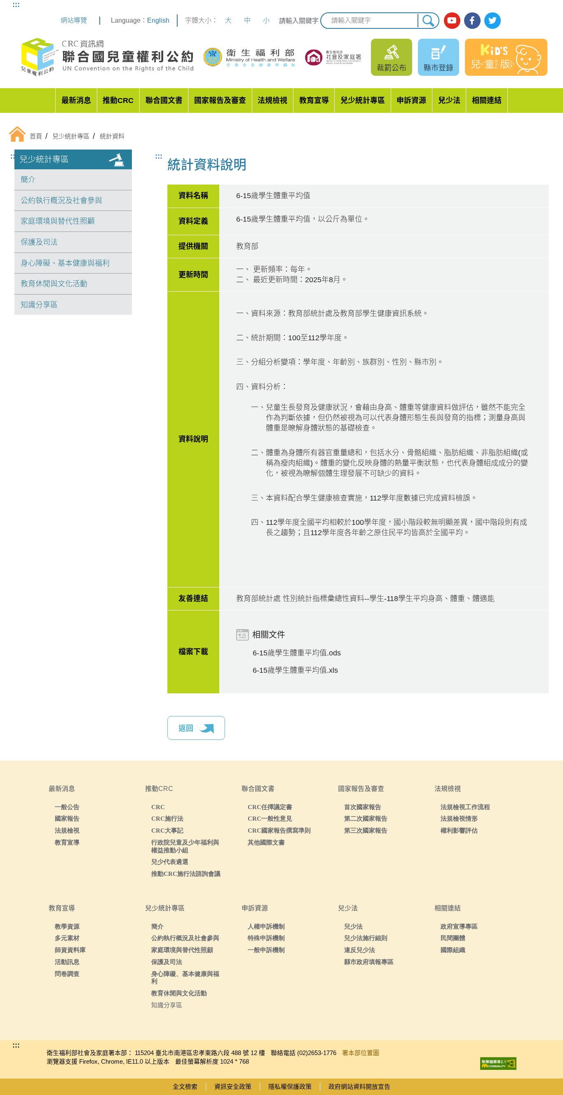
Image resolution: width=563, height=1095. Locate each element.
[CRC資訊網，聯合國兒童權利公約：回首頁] (107, 57)
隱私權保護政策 (290, 1086)
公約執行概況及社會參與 (61, 201)
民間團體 (453, 938)
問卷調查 (67, 974)
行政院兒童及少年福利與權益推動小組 (185, 846)
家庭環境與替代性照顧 (58, 221)
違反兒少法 (359, 950)
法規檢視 (272, 100)
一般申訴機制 (266, 950)
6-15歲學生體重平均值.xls (295, 670)
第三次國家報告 (365, 830)
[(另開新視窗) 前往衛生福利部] (249, 57)
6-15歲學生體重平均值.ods (297, 653)
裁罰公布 (391, 68)
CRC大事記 (167, 830)
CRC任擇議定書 (270, 807)
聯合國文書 (164, 100)
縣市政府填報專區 (369, 962)
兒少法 (449, 100)
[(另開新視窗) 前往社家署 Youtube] (452, 20)
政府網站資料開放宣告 (359, 1086)
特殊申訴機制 (266, 938)
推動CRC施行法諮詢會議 (186, 873)
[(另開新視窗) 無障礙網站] (498, 1061)
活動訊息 (67, 962)
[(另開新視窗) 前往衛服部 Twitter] (492, 20)
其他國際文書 (266, 842)
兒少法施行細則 (365, 938)
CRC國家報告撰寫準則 (279, 830)
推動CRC (118, 100)
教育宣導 (314, 100)
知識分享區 (39, 305)
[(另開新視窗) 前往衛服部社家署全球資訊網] (333, 57)
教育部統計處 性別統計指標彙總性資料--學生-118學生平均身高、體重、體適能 (365, 598)
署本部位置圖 (360, 1052)
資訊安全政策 (232, 1086)
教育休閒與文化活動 (54, 284)
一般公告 (67, 807)
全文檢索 (185, 1086)
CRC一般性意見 (270, 818)
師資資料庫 (70, 950)
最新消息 (76, 100)
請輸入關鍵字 (299, 20)
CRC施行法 (167, 818)
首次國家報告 (362, 807)
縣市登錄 (438, 68)
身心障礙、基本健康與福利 (65, 263)
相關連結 (487, 100)
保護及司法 (39, 242)
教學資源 (67, 926)
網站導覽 (74, 20)
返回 (186, 728)
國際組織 (453, 950)
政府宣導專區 (459, 926)
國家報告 (67, 818)
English (158, 20)
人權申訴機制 (266, 926)
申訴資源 (411, 100)
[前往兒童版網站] (506, 57)
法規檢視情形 (459, 818)
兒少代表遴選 (169, 862)
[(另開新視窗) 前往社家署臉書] (472, 20)
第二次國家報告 (365, 818)
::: (16, 4)
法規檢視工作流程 (465, 807)
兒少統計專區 (362, 100)
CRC (158, 807)
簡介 (28, 179)
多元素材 (67, 938)
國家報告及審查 (220, 100)
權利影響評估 (459, 830)
